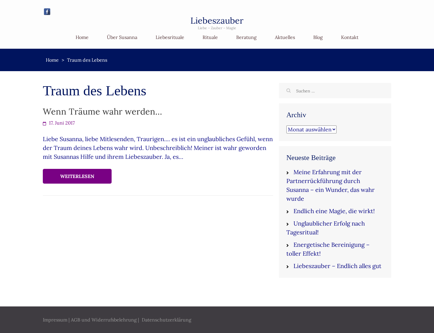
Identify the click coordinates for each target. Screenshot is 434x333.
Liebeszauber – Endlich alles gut (337, 266)
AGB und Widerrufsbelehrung (104, 320)
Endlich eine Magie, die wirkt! (334, 211)
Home (82, 37)
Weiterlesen (77, 176)
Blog (318, 37)
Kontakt (349, 37)
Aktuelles (285, 37)
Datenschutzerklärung (166, 320)
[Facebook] (47, 11)
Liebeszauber (217, 20)
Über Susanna (122, 37)
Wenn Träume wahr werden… (102, 111)
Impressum (55, 320)
